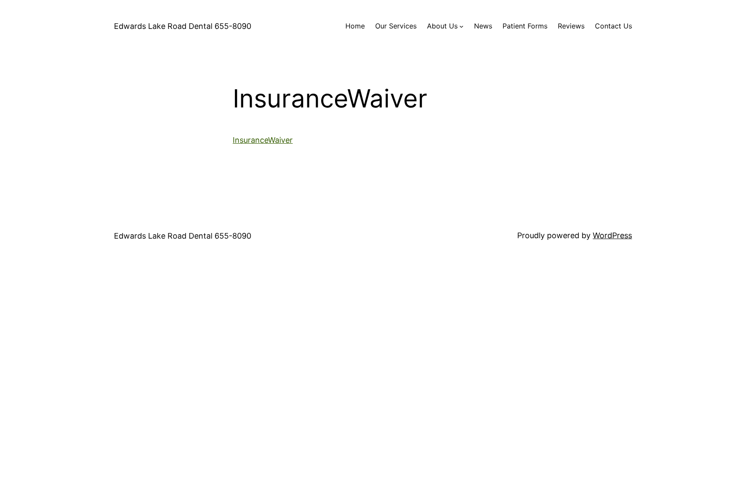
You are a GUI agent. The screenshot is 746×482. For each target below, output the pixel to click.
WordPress (612, 235)
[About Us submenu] (461, 26)
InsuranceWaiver (263, 140)
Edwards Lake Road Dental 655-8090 (182, 26)
